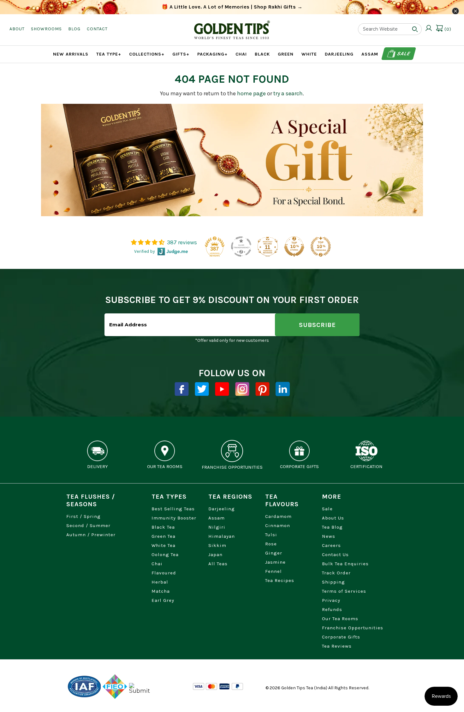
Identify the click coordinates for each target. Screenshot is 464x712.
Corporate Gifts (341, 637)
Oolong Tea (165, 554)
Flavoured (164, 573)
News (328, 536)
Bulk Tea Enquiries (345, 564)
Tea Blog (332, 527)
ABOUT (17, 29)
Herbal (160, 582)
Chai (157, 564)
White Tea (163, 545)
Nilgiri (216, 527)
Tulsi (271, 534)
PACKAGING (212, 54)
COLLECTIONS (146, 54)
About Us (333, 518)
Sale (403, 53)
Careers (331, 545)
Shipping (333, 582)
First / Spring (83, 516)
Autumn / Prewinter (91, 534)
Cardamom (278, 516)
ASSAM (369, 54)
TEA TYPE (108, 54)
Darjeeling (221, 509)
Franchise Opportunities (352, 628)
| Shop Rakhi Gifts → (232, 7)
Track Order (336, 573)
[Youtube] (222, 389)
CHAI (241, 54)
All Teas (218, 564)
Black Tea (163, 527)
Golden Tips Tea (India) (304, 688)
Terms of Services (344, 591)
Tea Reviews (337, 646)
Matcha (161, 591)
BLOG (74, 29)
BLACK (262, 54)
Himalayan (221, 536)
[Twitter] (202, 389)
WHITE (309, 54)
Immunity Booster (174, 518)
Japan (215, 554)
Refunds (332, 609)
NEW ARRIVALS (70, 54)
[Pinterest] (262, 389)
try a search (288, 93)
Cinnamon (277, 525)
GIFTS (180, 54)
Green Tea (163, 536)
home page (251, 93)
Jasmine (275, 562)
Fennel (273, 571)
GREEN (286, 54)
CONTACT (97, 29)
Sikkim (217, 545)
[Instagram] (242, 389)
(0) (447, 29)
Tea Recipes (279, 580)
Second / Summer (88, 525)
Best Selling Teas (173, 509)
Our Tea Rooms (340, 618)
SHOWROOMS (46, 29)
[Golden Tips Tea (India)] (232, 24)
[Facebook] (182, 389)
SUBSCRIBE (317, 325)
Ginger (273, 553)
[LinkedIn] (283, 389)
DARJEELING (339, 54)
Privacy (331, 600)
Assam (216, 518)
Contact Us (335, 554)
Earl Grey (163, 600)
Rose (271, 544)
